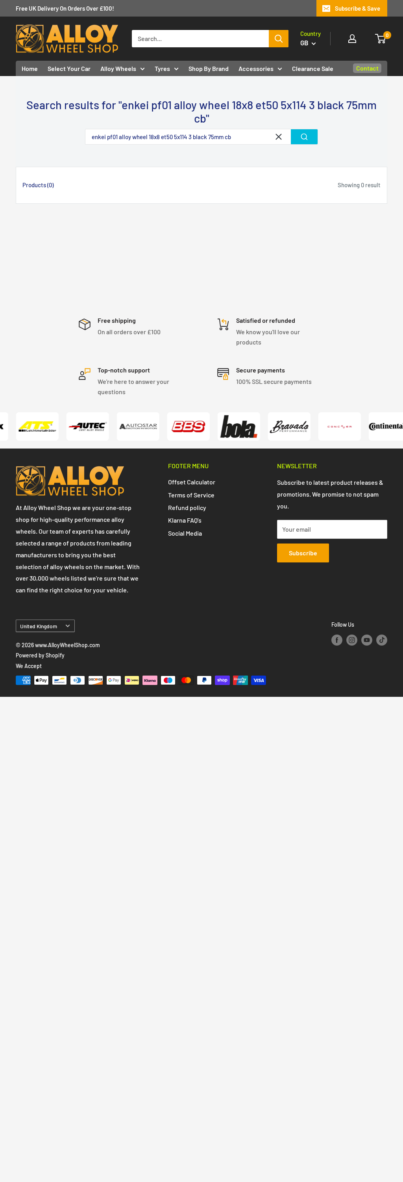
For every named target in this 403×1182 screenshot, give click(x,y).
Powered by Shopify (40, 655)
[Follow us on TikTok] (381, 640)
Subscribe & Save (357, 8)
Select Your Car (69, 68)
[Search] (278, 38)
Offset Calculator (191, 482)
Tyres (162, 68)
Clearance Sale (312, 68)
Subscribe (303, 553)
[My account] (352, 38)
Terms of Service (191, 495)
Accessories (256, 68)
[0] (381, 38)
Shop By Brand (209, 68)
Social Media (185, 533)
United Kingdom (38, 626)
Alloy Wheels (118, 68)
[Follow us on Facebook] (336, 640)
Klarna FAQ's (185, 520)
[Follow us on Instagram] (351, 640)
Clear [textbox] (278, 137)
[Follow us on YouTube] (366, 640)
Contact (367, 68)
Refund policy (187, 507)
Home (30, 68)
